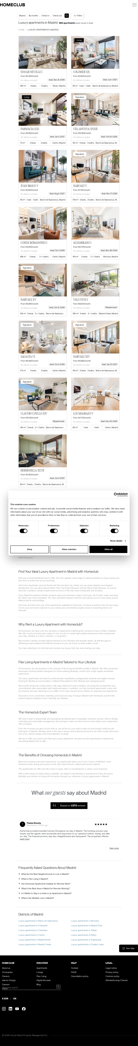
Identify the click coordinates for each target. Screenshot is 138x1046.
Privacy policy (112, 972)
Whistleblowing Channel (117, 980)
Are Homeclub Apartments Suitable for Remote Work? (45, 883)
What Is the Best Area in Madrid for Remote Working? (45, 888)
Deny (29, 549)
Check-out (57, 15)
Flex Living (41, 976)
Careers (6, 984)
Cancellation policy (79, 976)
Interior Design (9, 980)
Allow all (108, 549)
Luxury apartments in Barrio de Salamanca (38, 921)
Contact (74, 968)
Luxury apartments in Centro (31, 935)
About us (6, 968)
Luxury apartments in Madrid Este (86, 925)
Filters (79, 15)
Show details (116, 541)
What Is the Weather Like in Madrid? (37, 898)
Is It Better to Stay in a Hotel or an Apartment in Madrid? (46, 893)
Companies (7, 972)
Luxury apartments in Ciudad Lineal (87, 944)
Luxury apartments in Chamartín (33, 925)
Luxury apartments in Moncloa (85, 921)
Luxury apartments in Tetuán (84, 930)
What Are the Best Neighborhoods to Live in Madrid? (45, 874)
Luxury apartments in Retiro (83, 935)
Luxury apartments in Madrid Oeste (34, 944)
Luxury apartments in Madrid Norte (34, 939)
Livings (40, 972)
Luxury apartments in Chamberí (32, 930)
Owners (5, 976)
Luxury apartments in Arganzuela (86, 939)
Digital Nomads (44, 980)
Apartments (42, 968)
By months (33, 15)
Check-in (45, 15)
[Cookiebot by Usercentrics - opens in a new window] (116, 495)
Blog (39, 984)
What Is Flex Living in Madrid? (34, 879)
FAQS (74, 972)
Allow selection (69, 549)
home (21, 29)
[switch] (54, 531)
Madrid (22, 15)
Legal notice (111, 968)
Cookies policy (112, 976)
